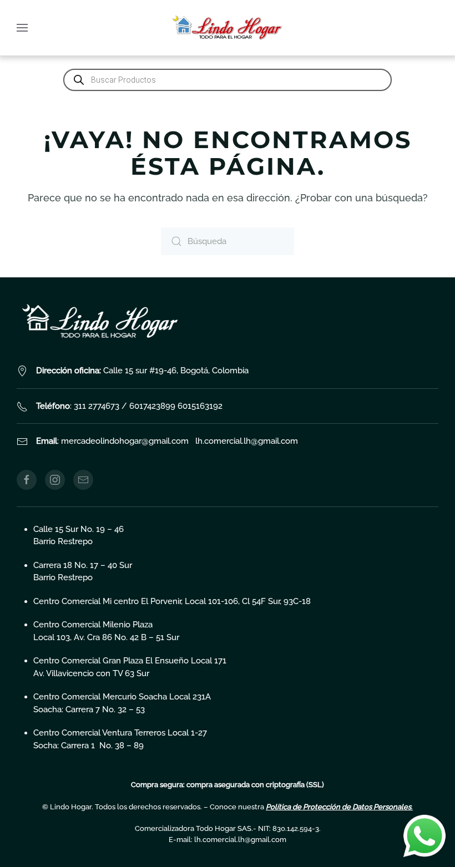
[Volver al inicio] (227, 27)
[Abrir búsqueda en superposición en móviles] (227, 80)
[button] (22, 27)
